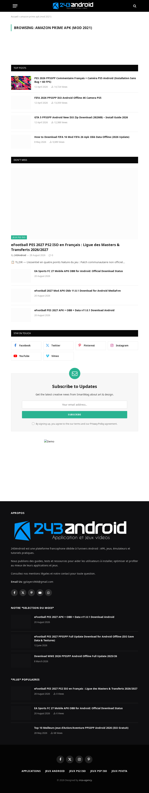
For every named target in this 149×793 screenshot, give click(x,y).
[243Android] (74, 6)
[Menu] (15, 6)
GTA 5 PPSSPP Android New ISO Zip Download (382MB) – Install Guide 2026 (81, 117)
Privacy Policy (97, 423)
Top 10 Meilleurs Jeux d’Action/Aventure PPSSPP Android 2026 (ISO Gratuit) (81, 727)
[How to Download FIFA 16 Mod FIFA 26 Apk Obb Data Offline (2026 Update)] (21, 142)
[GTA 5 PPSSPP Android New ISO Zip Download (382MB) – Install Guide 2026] (21, 122)
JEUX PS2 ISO (19, 237)
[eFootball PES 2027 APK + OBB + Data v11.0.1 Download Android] (21, 315)
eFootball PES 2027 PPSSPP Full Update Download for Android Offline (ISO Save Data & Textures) (84, 638)
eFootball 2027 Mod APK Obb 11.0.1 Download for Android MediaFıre (77, 290)
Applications (31, 771)
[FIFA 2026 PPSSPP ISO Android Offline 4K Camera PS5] (21, 102)
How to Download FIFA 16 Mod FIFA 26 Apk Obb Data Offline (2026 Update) (81, 137)
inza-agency (85, 780)
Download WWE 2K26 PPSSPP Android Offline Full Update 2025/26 (75, 656)
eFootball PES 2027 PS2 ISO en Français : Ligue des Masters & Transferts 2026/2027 (65, 247)
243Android (20, 255)
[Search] (134, 6)
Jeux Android (55, 771)
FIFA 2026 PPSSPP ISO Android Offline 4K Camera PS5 (67, 97)
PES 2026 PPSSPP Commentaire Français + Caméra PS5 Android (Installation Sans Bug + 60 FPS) (85, 79)
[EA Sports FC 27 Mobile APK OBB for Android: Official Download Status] (21, 276)
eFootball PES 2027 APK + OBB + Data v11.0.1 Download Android (74, 310)
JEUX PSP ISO (98, 771)
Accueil (14, 16)
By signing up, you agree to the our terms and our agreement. (76, 423)
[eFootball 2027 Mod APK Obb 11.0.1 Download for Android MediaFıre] (21, 295)
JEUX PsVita (119, 771)
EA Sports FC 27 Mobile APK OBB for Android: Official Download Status (78, 271)
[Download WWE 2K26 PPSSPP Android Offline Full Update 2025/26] (21, 661)
